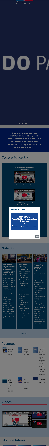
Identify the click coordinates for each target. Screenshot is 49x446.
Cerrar (37, 236)
